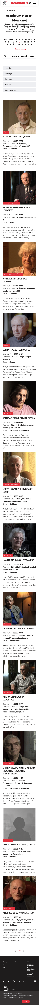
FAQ (4, 968)
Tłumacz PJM (18, 962)
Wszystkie (8, 39)
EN (30, 3)
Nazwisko (8, 68)
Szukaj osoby (20, 49)
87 (19, 951)
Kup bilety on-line (18, 3)
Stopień (8, 84)
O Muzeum (30, 962)
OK (26, 1001)
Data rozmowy (10, 90)
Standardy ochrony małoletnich (30, 974)
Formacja (8, 74)
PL (27, 3)
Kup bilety (5, 965)
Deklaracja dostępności (30, 964)
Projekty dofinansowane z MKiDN (31, 969)
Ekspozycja (6, 962)
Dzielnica (8, 79)
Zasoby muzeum (10, 10)
